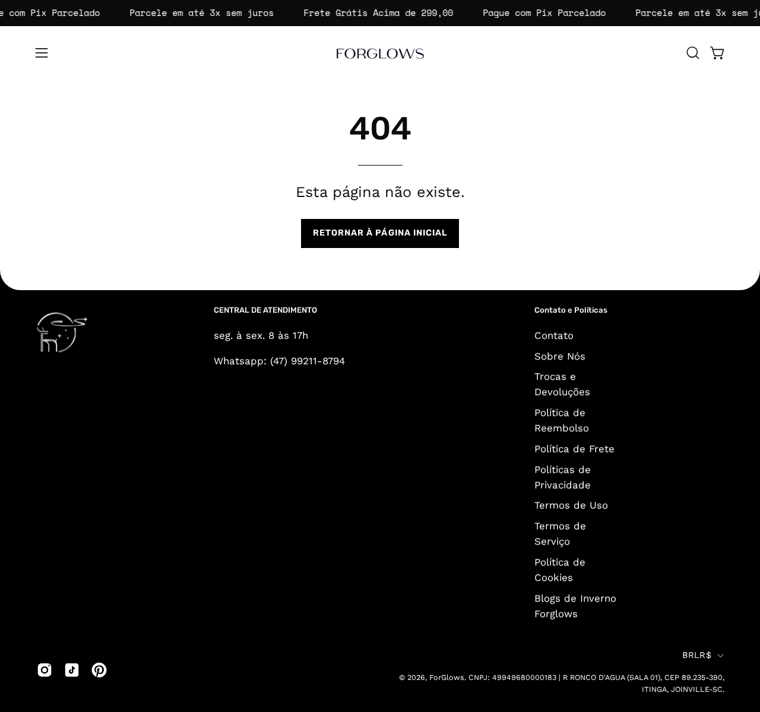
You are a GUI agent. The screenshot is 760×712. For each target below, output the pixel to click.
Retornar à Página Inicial (380, 233)
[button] (692, 52)
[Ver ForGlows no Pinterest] (99, 670)
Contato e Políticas (570, 310)
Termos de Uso (571, 505)
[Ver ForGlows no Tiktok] (72, 670)
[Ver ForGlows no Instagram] (44, 670)
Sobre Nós (559, 355)
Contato (554, 335)
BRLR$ (696, 655)
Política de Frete (574, 448)
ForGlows (446, 677)
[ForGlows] (380, 53)
